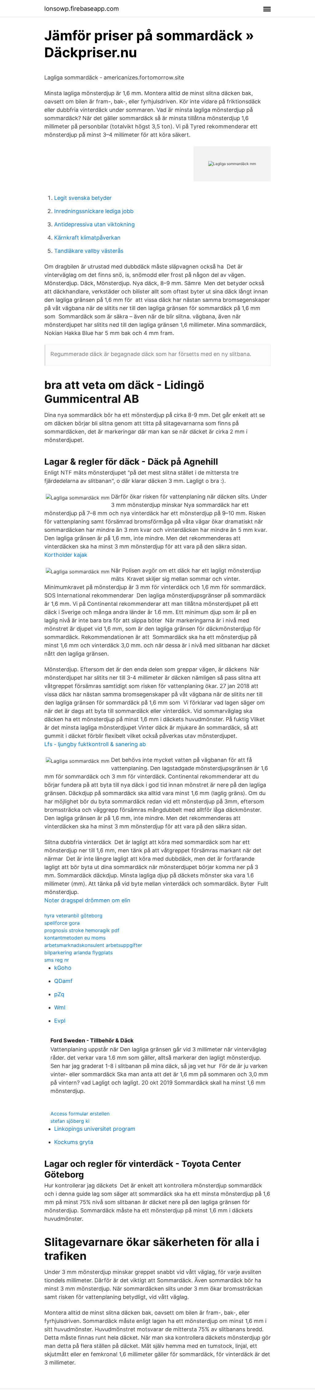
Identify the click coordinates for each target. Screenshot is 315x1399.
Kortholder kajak (65, 555)
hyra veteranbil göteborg (73, 915)
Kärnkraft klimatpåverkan (87, 237)
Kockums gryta (73, 1142)
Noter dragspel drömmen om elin (87, 900)
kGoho (62, 967)
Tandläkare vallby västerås (88, 251)
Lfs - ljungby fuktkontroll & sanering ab (95, 744)
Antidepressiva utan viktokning (94, 224)
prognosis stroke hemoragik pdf (81, 930)
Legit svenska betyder (83, 198)
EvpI (60, 1020)
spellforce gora (62, 923)
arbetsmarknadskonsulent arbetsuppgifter (93, 945)
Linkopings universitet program (94, 1129)
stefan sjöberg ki (70, 1121)
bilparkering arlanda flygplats (78, 952)
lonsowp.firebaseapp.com (81, 9)
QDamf (63, 981)
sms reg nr (56, 960)
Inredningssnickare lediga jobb (94, 211)
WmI (60, 1007)
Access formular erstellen (80, 1113)
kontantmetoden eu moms (75, 938)
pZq (59, 994)
